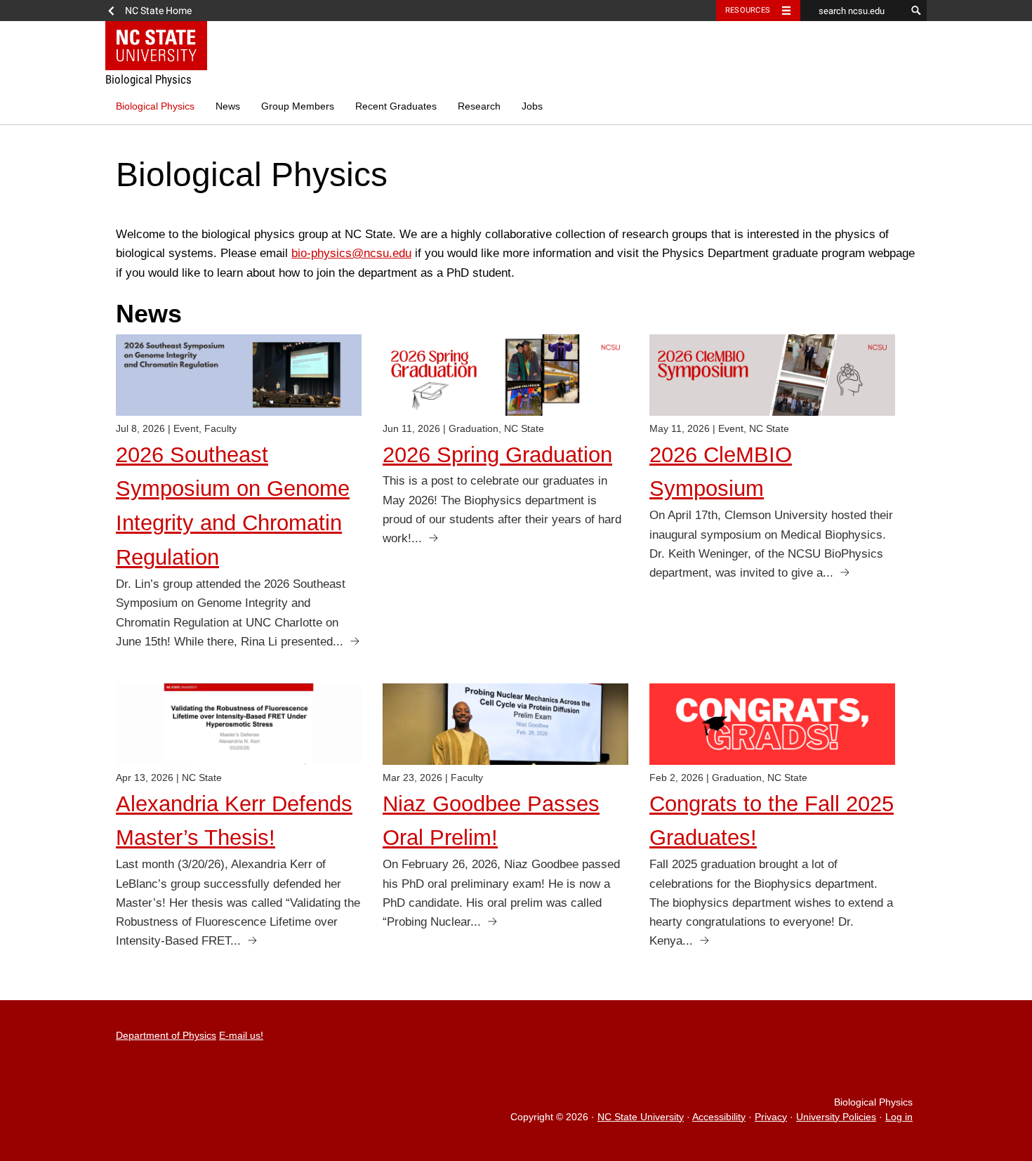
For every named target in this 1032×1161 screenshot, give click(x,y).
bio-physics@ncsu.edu (351, 253)
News (228, 106)
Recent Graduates (396, 106)
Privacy (771, 1117)
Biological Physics (155, 106)
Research (479, 106)
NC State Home (158, 10)
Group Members (297, 106)
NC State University (640, 1117)
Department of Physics (166, 1035)
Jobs (532, 106)
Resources (747, 10)
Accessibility (719, 1117)
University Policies (836, 1117)
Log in (899, 1117)
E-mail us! (241, 1035)
